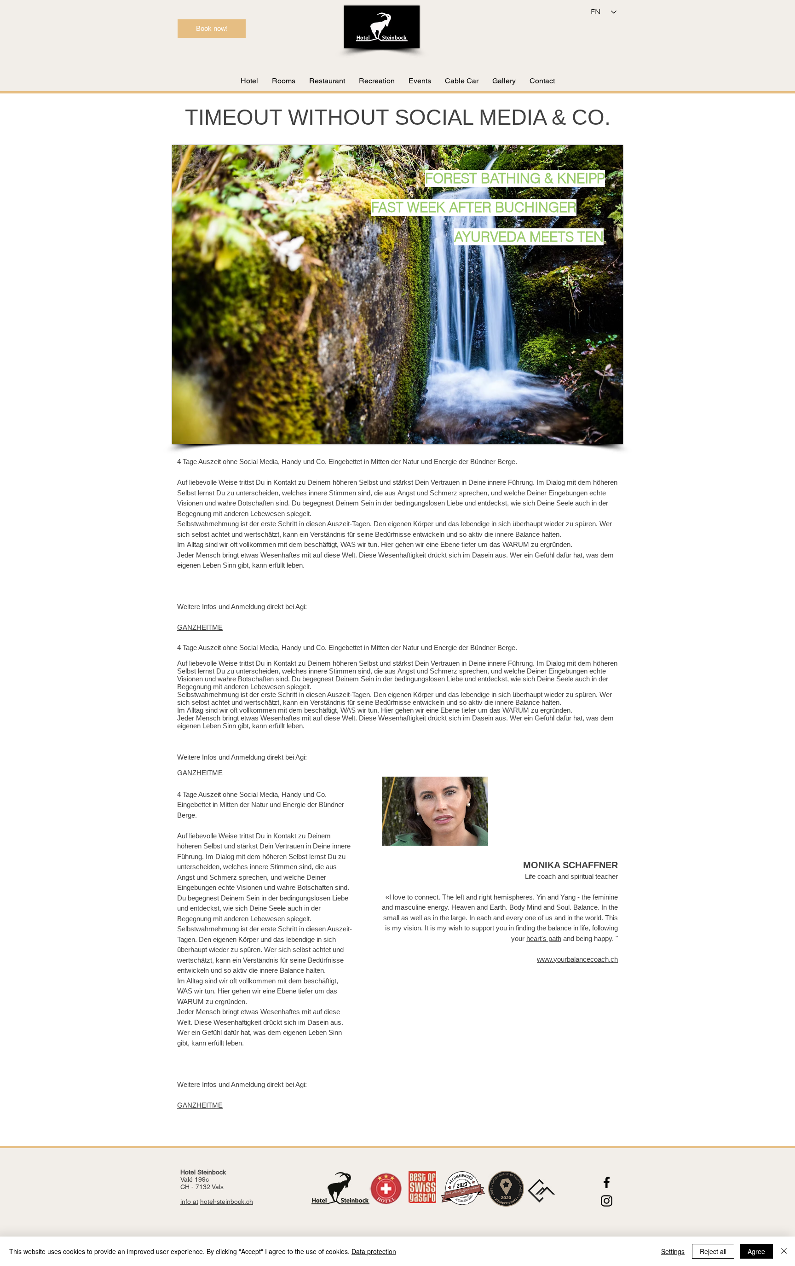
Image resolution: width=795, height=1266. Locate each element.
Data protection (373, 1251)
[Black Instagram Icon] (606, 1200)
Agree (756, 1251)
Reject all (713, 1251)
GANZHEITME (200, 627)
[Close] (783, 1251)
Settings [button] (673, 1251)
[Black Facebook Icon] (606, 1182)
